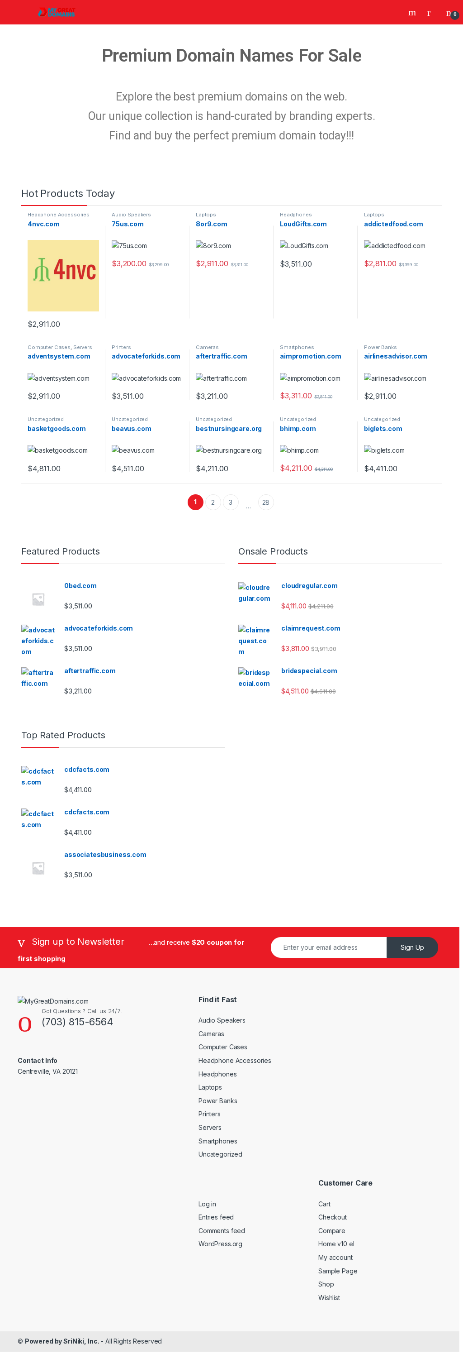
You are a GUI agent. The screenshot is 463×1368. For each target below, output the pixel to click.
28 (266, 502)
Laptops (206, 214)
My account (335, 1257)
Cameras (207, 347)
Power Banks (380, 347)
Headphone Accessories (59, 214)
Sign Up (412, 947)
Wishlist (329, 1297)
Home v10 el (336, 1244)
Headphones (296, 214)
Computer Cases (49, 347)
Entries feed (216, 1217)
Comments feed (221, 1230)
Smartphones (297, 347)
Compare (331, 1230)
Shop (326, 1284)
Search (413, 12)
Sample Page (337, 1271)
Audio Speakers (131, 214)
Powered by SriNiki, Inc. (62, 1341)
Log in (207, 1204)
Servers (82, 347)
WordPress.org (220, 1244)
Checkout (332, 1217)
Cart (324, 1204)
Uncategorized (46, 419)
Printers (121, 347)
